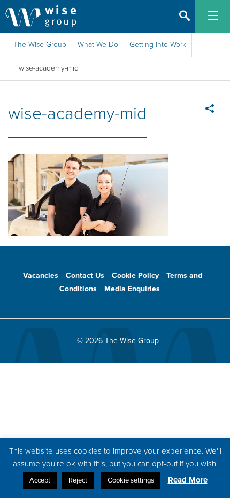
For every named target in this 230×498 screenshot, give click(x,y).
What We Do (98, 44)
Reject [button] (77, 480)
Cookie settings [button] (131, 480)
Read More (188, 480)
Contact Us (85, 275)
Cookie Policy (135, 275)
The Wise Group (39, 44)
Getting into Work (157, 44)
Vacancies (40, 275)
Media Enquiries (132, 288)
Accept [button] (39, 480)
